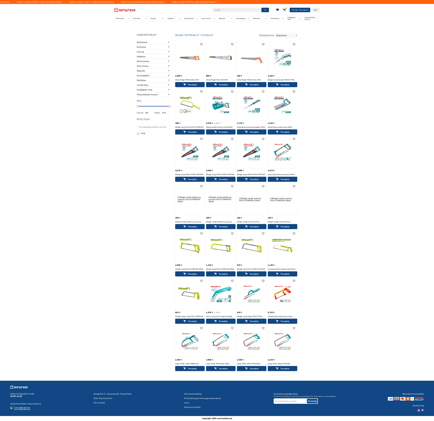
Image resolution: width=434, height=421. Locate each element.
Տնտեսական (189, 18)
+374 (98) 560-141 (22, 408)
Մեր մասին (99, 403)
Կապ (186, 403)
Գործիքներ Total (291, 18)
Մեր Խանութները (193, 394)
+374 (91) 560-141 (22, 409)
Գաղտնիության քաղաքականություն (202, 398)
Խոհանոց (136, 18)
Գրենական (120, 18)
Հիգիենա (170, 18)
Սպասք (153, 18)
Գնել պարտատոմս (103, 398)
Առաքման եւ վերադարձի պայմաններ (113, 394)
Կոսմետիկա (274, 18)
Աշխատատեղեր (192, 407)
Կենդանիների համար (309, 18)
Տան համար (206, 18)
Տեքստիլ (222, 18)
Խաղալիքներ (241, 18)
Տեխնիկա (256, 18)
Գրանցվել (312, 401)
